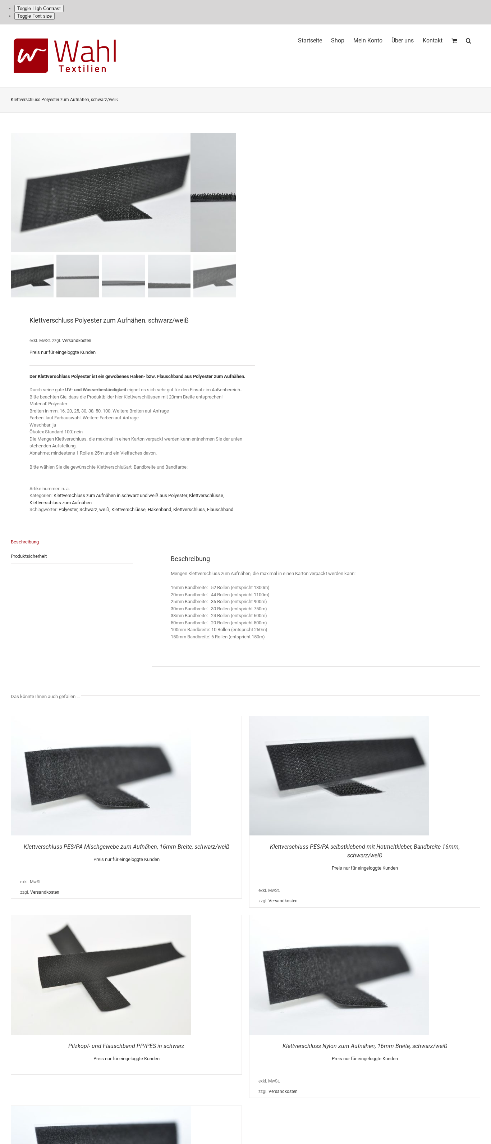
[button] (468, 39)
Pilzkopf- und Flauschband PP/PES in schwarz (126, 1046)
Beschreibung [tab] (25, 541)
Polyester (68, 509)
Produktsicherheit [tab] (29, 556)
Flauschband (220, 509)
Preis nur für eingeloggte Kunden (62, 352)
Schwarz (88, 509)
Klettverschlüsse (206, 495)
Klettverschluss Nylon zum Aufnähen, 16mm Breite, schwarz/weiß (365, 1046)
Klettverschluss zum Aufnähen (60, 502)
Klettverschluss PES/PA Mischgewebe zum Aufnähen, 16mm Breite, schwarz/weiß (126, 846)
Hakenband (159, 509)
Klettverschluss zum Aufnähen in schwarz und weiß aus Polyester (120, 495)
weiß (104, 509)
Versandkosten (76, 340)
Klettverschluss (189, 509)
